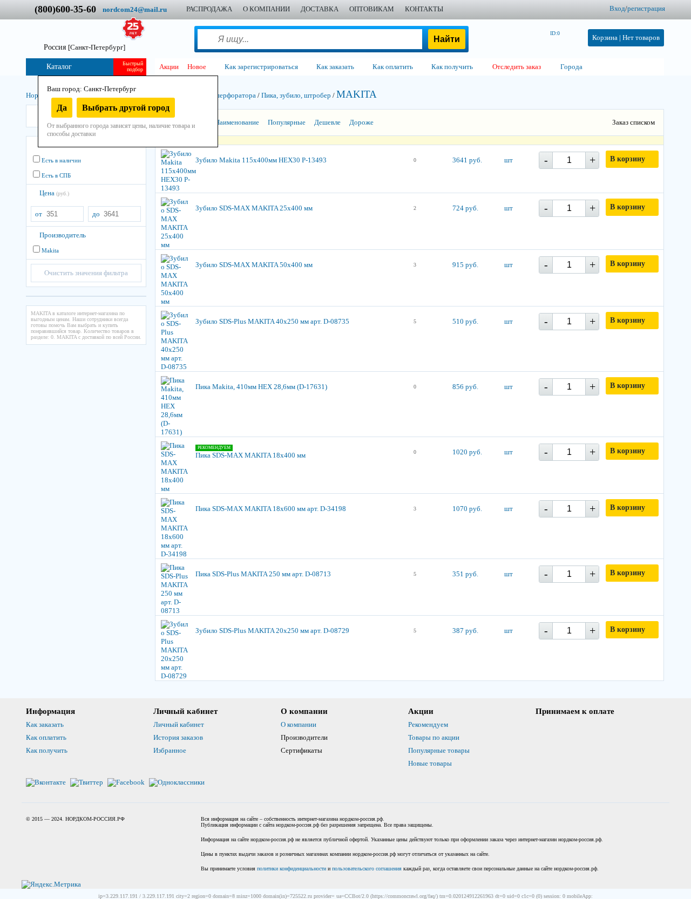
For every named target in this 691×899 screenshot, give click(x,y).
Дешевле (327, 122)
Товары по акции (433, 737)
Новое (196, 67)
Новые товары (430, 763)
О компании (298, 724)
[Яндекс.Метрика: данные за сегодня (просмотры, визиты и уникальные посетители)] (51, 884)
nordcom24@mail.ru (135, 9)
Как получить (46, 750)
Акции (169, 67)
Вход (617, 8)
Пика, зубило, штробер (296, 95)
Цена (54, 193)
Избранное (169, 750)
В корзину (627, 159)
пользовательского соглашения (367, 868)
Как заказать (45, 724)
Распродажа (209, 9)
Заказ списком (633, 122)
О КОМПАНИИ (266, 9)
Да (62, 107)
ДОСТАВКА (319, 9)
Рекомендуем (428, 724)
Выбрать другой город (126, 107)
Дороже (361, 122)
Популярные (287, 122)
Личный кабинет (178, 724)
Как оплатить (46, 737)
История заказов (178, 737)
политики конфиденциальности (291, 868)
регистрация (646, 8)
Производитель (62, 235)
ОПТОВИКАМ (371, 9)
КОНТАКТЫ (424, 9)
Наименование (237, 122)
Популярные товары (439, 750)
